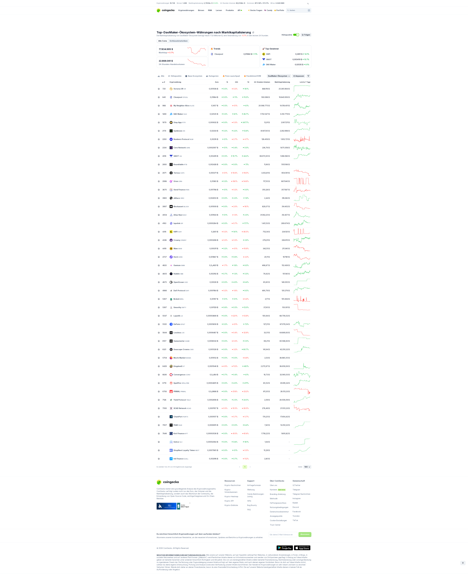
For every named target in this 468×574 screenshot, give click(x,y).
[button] (178, 41)
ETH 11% (266, 3)
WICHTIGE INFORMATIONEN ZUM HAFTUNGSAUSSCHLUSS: (181, 555)
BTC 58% (258, 3)
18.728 (172, 3)
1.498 (185, 3)
